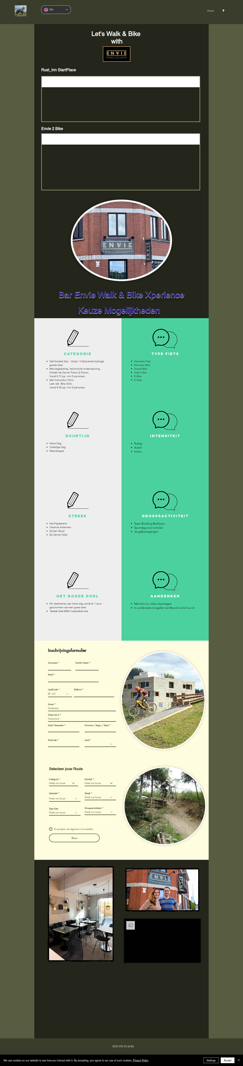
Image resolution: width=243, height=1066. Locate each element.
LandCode (53, 690)
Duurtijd (88, 779)
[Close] (239, 1060)
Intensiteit (53, 793)
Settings (211, 1060)
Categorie (53, 779)
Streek (87, 793)
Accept (227, 1060)
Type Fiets (53, 809)
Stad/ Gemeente (56, 725)
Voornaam (52, 663)
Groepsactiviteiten (93, 808)
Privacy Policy (140, 1060)
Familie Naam (82, 663)
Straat (51, 704)
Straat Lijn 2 (53, 715)
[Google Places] (223, 10)
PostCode (52, 740)
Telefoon (77, 690)
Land (87, 740)
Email (50, 675)
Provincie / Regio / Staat (97, 725)
